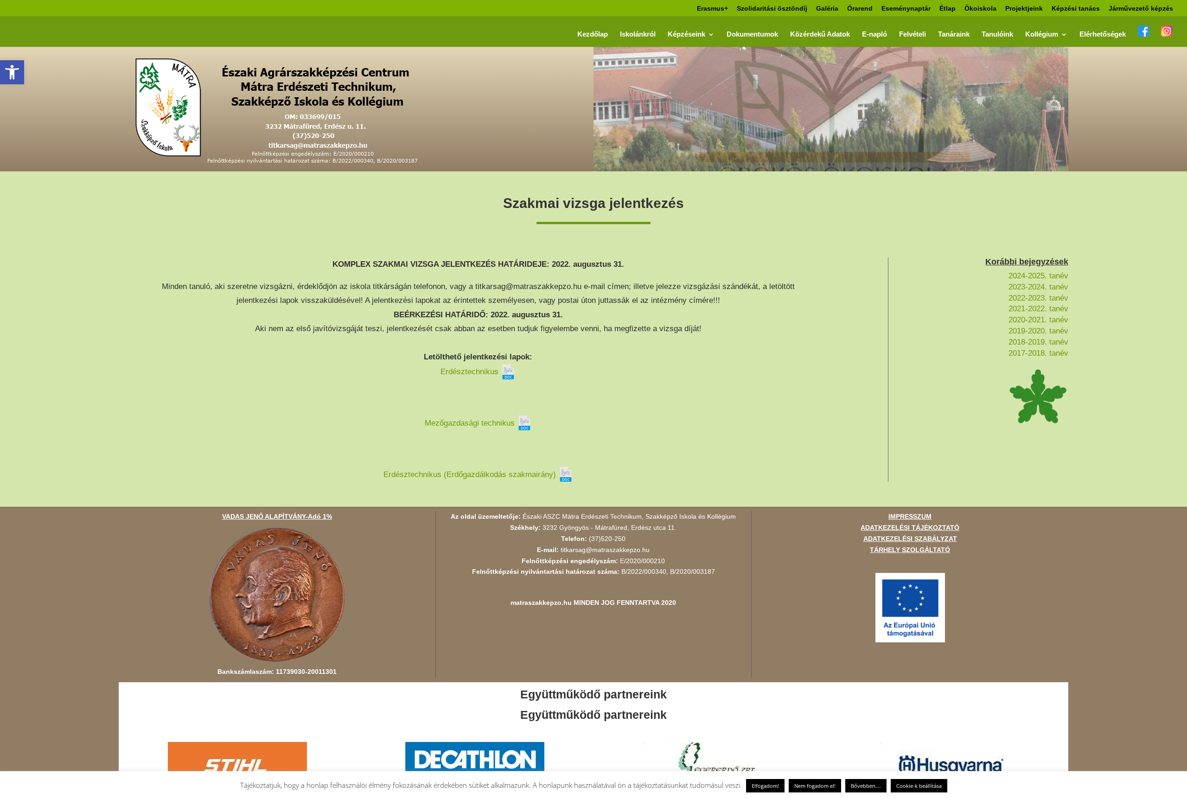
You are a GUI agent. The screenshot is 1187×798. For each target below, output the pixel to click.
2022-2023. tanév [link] (1038, 298)
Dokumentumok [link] (752, 34)
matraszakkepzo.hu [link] (541, 602)
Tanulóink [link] (997, 34)
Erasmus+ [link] (712, 8)
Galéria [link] (827, 8)
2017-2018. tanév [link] (1038, 353)
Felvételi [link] (912, 34)
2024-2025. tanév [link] (1038, 275)
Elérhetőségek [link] (1102, 34)
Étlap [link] (947, 8)
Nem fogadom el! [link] (815, 785)
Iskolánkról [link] (638, 34)
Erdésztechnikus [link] (470, 371)
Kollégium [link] (1041, 34)
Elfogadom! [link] (765, 785)
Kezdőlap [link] (592, 34)
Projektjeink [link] (1024, 8)
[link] (12, 72)
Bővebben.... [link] (866, 785)
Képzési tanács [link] (1076, 8)
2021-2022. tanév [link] (1038, 308)
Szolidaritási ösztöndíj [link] (772, 8)
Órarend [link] (860, 8)
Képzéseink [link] (686, 34)
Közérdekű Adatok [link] (820, 34)
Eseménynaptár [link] (906, 8)
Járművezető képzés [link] (1141, 8)
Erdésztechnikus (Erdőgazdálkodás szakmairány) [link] (470, 474)
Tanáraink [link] (954, 34)
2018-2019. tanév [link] (1038, 342)
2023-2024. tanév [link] (1038, 287)
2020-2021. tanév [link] (1038, 319)
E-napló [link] (874, 34)
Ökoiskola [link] (980, 8)
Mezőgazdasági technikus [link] (471, 423)
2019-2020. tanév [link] (1038, 331)
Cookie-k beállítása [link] (919, 785)
